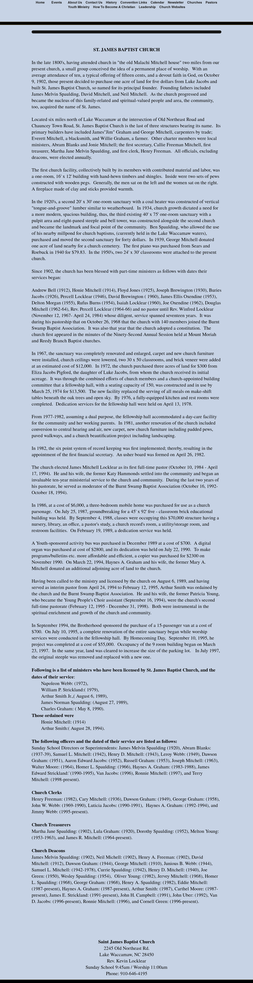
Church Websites (172, 7)
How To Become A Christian (114, 7)
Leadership (147, 7)
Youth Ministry (79, 7)
